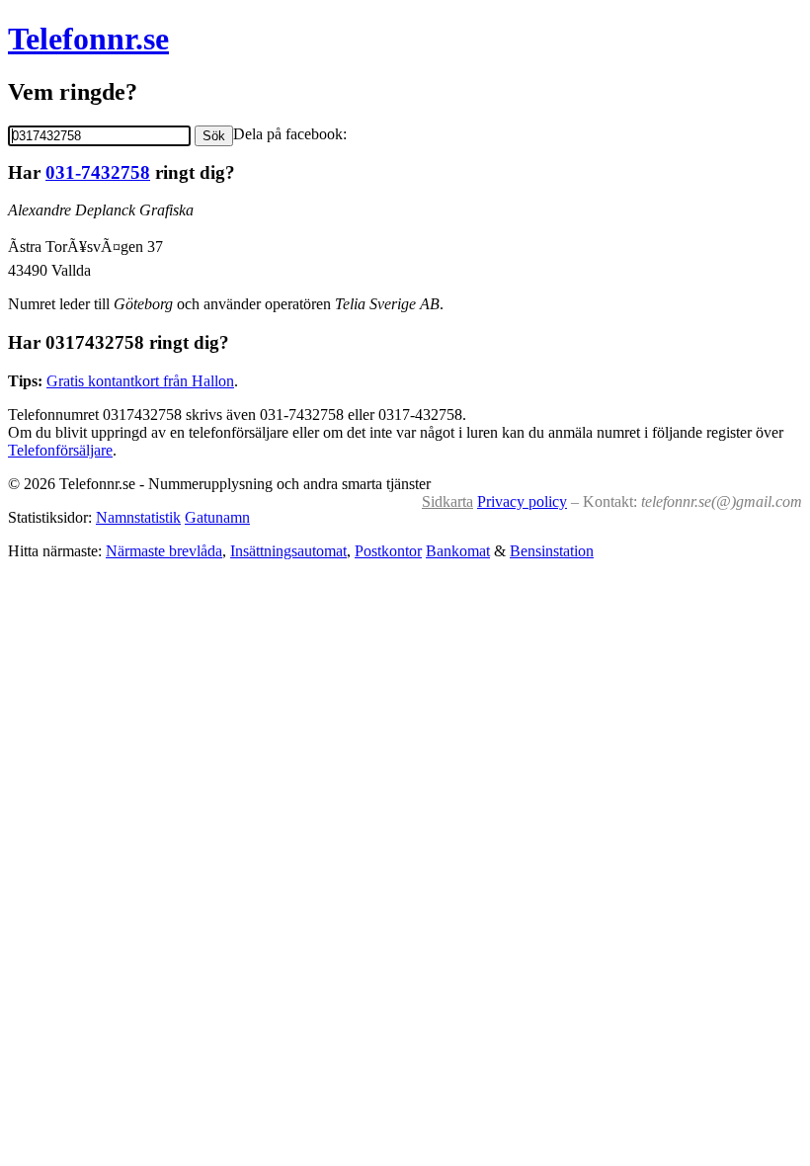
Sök (213, 135)
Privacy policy (522, 501)
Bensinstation (552, 550)
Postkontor (388, 550)
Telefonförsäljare (60, 450)
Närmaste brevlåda (164, 550)
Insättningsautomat (288, 550)
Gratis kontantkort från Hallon (140, 381)
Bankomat (458, 550)
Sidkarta (447, 501)
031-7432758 (97, 172)
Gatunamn (217, 517)
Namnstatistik (138, 517)
